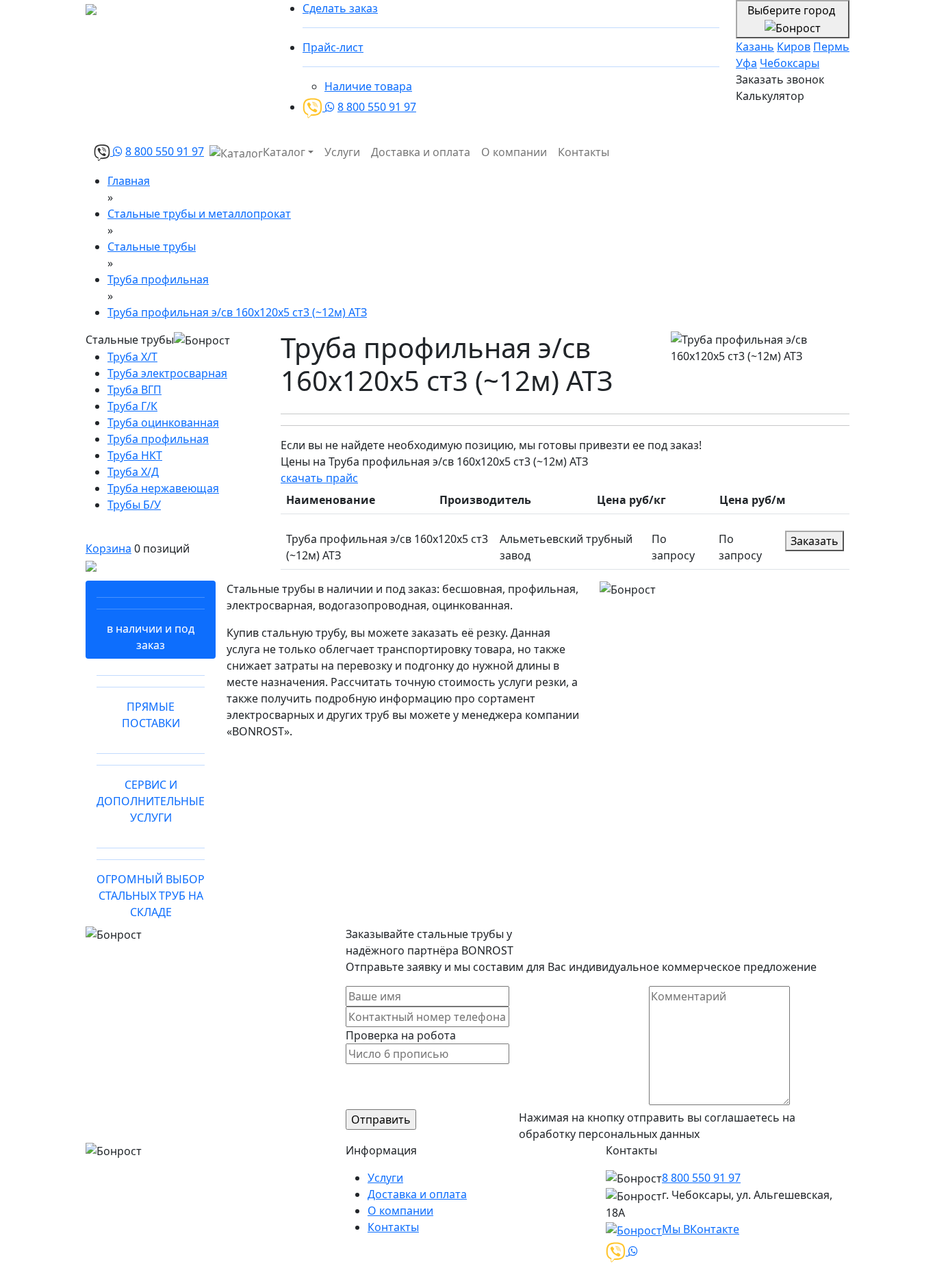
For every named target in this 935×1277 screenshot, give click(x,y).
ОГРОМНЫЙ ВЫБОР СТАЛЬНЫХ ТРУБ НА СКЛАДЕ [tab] (151, 896)
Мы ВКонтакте (700, 1229)
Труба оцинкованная (163, 422)
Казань (755, 46)
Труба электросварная (167, 373)
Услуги (342, 152)
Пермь (831, 46)
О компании (514, 152)
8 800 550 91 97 (376, 106)
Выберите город (792, 10)
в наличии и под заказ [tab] (150, 637)
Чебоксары (789, 63)
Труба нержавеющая (163, 488)
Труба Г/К (132, 406)
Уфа (746, 63)
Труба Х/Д (133, 471)
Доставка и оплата (420, 152)
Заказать (814, 540)
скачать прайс (319, 477)
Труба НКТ (134, 455)
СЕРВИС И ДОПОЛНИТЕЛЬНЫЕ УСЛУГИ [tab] (151, 801)
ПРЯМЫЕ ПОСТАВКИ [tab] (151, 715)
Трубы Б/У (134, 504)
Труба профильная (158, 438)
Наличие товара (368, 86)
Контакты (583, 152)
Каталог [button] (284, 152)
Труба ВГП (134, 389)
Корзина (108, 548)
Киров (793, 46)
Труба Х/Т (132, 356)
